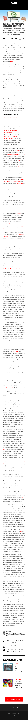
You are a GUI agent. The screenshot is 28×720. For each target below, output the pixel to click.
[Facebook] (8, 38)
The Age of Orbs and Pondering (18, 669)
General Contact (14, 715)
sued (19, 160)
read (11, 61)
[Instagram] (24, 38)
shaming (5, 193)
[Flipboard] (12, 38)
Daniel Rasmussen (7, 280)
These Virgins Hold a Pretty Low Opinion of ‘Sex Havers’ (13, 132)
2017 (21, 174)
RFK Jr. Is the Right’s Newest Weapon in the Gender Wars (13, 119)
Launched (18, 384)
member (19, 213)
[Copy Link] (20, 38)
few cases (11, 229)
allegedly (11, 388)
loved (4, 449)
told (23, 497)
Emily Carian (16, 351)
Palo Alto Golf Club (15, 181)
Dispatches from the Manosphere (10, 7)
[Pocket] (16, 38)
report (18, 150)
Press (19, 713)
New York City (6, 268)
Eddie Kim (22, 7)
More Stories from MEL (14, 699)
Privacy (14, 713)
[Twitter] (4, 38)
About (9, 713)
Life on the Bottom (12, 646)
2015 (16, 174)
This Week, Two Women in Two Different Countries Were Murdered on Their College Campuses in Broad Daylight (13, 140)
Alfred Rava (6, 388)
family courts (10, 223)
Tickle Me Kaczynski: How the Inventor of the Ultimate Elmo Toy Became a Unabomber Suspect (20, 684)
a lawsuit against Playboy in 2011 (16, 154)
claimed (16, 206)
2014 (12, 174)
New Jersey (19, 268)
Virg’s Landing (19, 183)
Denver (12, 268)
